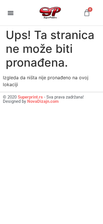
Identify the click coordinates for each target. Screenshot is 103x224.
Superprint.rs (30, 97)
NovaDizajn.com (43, 101)
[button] (10, 13)
